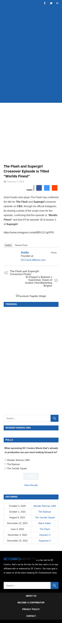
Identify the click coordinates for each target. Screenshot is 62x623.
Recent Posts (21, 245)
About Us (31, 596)
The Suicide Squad (17, 468)
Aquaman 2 (45, 540)
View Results (31, 485)
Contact (31, 616)
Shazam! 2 (44, 534)
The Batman (13, 464)
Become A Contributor (31, 602)
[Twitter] (54, 256)
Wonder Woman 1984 (18, 460)
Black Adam (44, 523)
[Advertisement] (31, 66)
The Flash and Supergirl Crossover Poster (24, 273)
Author (8, 245)
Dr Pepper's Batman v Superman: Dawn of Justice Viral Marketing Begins (38, 281)
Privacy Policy (31, 609)
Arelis (25, 252)
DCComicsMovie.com (33, 260)
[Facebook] (50, 256)
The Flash (45, 529)
